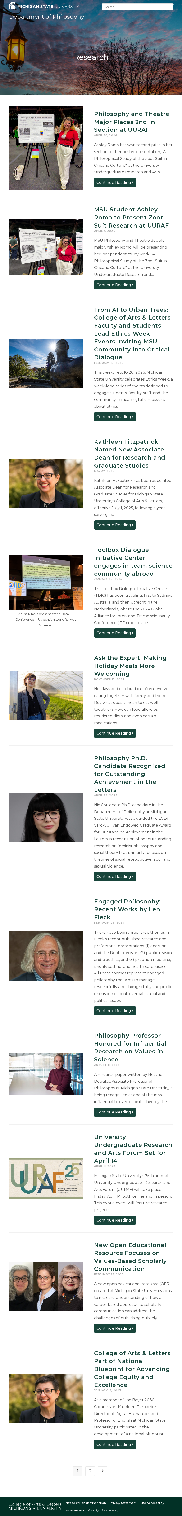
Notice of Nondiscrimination (86, 1503)
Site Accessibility (152, 1503)
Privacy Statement (123, 1503)
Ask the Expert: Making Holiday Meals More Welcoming (130, 665)
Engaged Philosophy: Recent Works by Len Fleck (127, 909)
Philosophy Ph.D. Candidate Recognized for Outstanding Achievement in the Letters (129, 774)
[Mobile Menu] (173, 5)
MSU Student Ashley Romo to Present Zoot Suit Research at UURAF (131, 217)
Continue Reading (116, 183)
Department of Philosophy (46, 16)
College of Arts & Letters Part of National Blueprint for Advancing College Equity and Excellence (132, 1369)
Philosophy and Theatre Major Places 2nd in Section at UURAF (131, 121)
